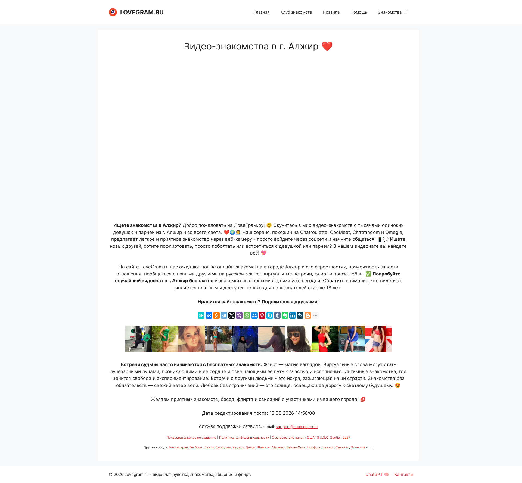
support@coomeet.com (297, 426)
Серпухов (223, 447)
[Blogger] (307, 315)
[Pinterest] (262, 315)
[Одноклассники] (216, 315)
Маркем (278, 447)
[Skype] (269, 315)
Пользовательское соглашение (191, 437)
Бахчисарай (178, 447)
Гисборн (196, 447)
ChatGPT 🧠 (377, 474)
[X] (231, 315)
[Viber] (239, 315)
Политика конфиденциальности (244, 437)
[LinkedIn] (292, 315)
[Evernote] (285, 315)
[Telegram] (224, 315)
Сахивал (342, 447)
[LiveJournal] (300, 315)
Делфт (250, 447)
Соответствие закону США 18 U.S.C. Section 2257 (311, 437)
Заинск (328, 447)
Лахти (209, 447)
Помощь (358, 12)
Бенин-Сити (295, 447)
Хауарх (238, 447)
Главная (261, 12)
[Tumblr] (277, 315)
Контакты (403, 474)
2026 (118, 474)
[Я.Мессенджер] (201, 315)
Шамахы (263, 447)
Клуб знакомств (296, 12)
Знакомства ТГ (393, 12)
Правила (331, 12)
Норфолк (314, 447)
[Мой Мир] (254, 315)
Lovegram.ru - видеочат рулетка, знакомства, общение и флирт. (188, 474)
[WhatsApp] (247, 315)
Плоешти (358, 447)
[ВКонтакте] (209, 315)
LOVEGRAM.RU (142, 12)
